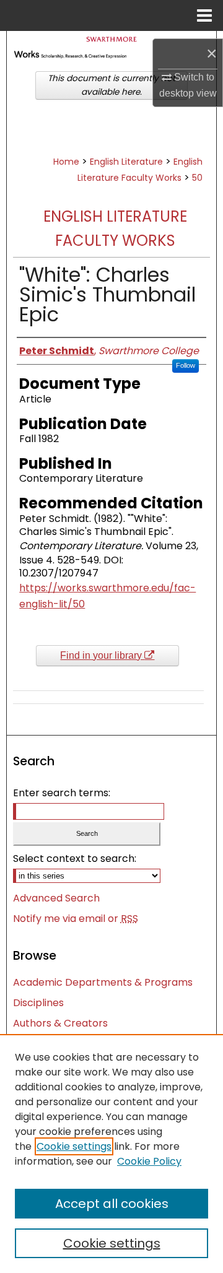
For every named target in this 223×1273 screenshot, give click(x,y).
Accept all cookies (111, 1203)
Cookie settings (74, 1146)
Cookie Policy (149, 1161)
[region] (111, 1153)
